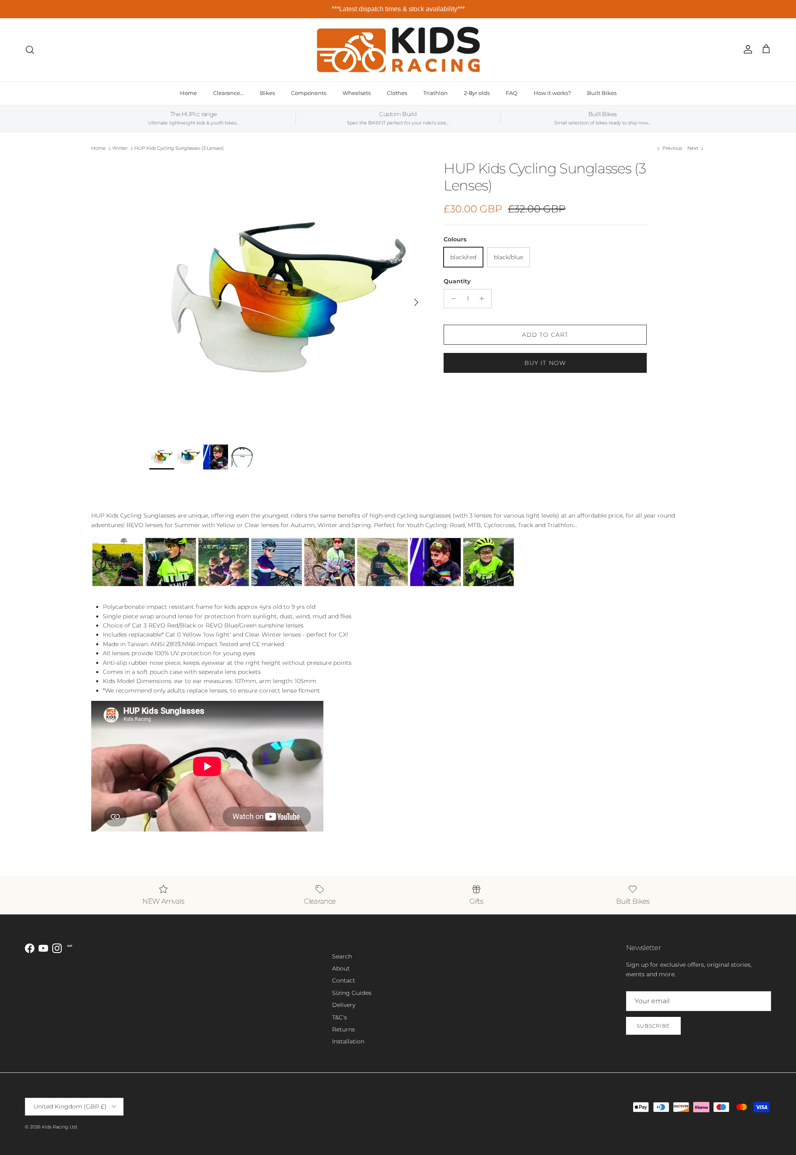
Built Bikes (601, 93)
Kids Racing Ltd (59, 1127)
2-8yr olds (477, 93)
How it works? (552, 93)
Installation (348, 1041)
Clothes (397, 93)
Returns (343, 1029)
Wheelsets (356, 93)
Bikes (267, 93)
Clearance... (228, 93)
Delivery (343, 1005)
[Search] (30, 50)
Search (342, 956)
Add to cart (545, 334)
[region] (398, 9)
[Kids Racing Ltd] (398, 49)
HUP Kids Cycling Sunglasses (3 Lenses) (179, 148)
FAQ (511, 93)
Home (188, 93)
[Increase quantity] (484, 298)
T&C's (339, 1017)
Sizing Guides (351, 993)
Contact (343, 980)
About (341, 968)
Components (308, 93)
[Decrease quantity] (451, 298)
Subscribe (653, 1026)
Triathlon (435, 93)
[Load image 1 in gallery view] (287, 298)
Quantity (457, 281)
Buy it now (545, 363)
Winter (120, 148)
